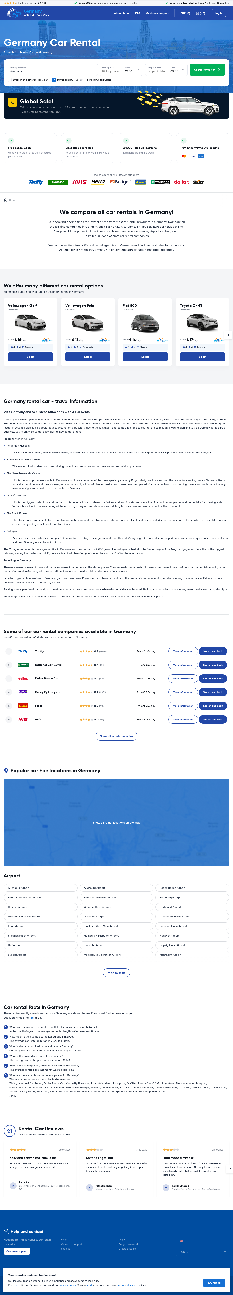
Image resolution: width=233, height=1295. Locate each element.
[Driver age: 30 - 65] (54, 80)
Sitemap (65, 1248)
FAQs (64, 1239)
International (121, 13)
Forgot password (128, 1244)
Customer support (157, 13)
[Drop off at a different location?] (10, 80)
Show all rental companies (116, 736)
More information (183, 651)
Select (30, 357)
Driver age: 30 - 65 (67, 79)
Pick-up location (18, 67)
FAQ (137, 13)
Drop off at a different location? (30, 79)
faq (31, 1018)
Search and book (213, 651)
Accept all (214, 1283)
